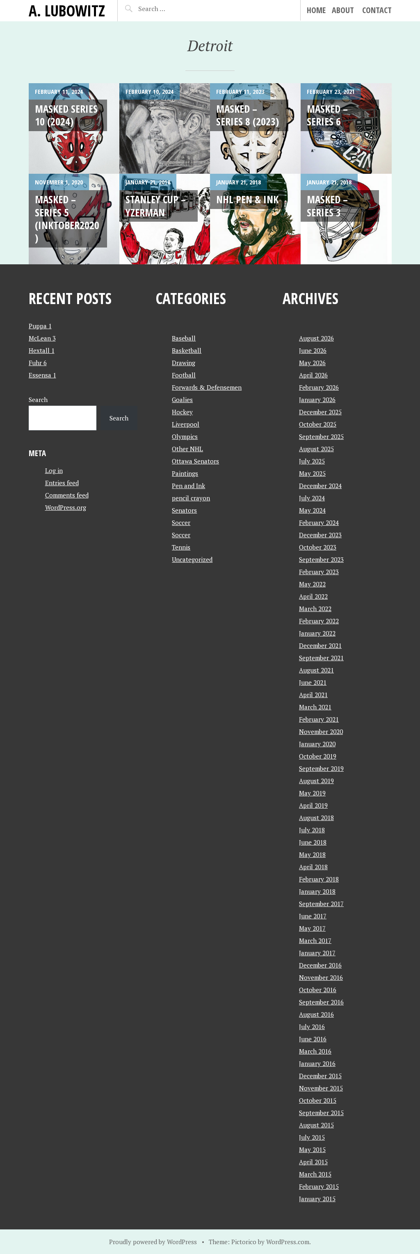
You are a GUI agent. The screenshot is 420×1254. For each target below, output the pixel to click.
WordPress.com (287, 1242)
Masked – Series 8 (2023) (247, 115)
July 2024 (312, 498)
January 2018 (317, 891)
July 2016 (312, 1026)
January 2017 (317, 953)
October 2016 (317, 990)
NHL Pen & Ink (247, 199)
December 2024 (320, 486)
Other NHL (187, 449)
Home (316, 10)
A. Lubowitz (67, 10)
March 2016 (315, 1051)
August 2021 (316, 670)
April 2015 (313, 1162)
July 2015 (312, 1137)
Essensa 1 (42, 375)
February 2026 (319, 387)
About (343, 10)
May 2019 (312, 793)
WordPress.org (65, 507)
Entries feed (62, 483)
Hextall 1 (42, 350)
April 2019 (313, 805)
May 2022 (312, 584)
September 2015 (321, 1113)
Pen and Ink (188, 486)
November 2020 (321, 731)
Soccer (181, 522)
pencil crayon (191, 498)
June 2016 (312, 1039)
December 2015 (320, 1076)
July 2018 (312, 830)
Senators (184, 510)
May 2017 (312, 928)
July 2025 (312, 461)
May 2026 (312, 363)
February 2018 (319, 879)
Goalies (182, 399)
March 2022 (315, 608)
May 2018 (312, 854)
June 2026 (312, 350)
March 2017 (315, 940)
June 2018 (312, 842)
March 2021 (315, 707)
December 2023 (320, 535)
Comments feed (67, 495)
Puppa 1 (40, 326)
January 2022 (317, 633)
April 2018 (313, 867)
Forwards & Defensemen (207, 387)
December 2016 (320, 965)
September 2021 (321, 658)
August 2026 (316, 338)
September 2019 (321, 768)
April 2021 (313, 695)
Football (184, 375)
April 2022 (313, 596)
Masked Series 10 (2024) (66, 115)
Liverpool (185, 424)
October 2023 (317, 547)
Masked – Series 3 (327, 205)
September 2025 (321, 436)
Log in (54, 470)
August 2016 (316, 1014)
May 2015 (312, 1149)
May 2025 (312, 473)
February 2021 (319, 719)
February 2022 (319, 621)
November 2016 (321, 977)
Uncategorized (192, 559)
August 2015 (316, 1125)
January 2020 (317, 744)
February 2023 (319, 572)
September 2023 (321, 559)
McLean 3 (42, 338)
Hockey (182, 412)
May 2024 (312, 510)
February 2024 (319, 522)
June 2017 (312, 916)
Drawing (183, 363)
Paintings (185, 473)
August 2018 (316, 817)
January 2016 (317, 1063)
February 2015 (319, 1186)
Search (38, 399)
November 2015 (321, 1088)
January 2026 (317, 399)
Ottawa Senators (195, 461)
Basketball (186, 350)
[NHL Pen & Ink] (255, 219)
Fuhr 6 (38, 363)
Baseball (184, 338)
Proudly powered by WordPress (153, 1242)
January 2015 (317, 1199)
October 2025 (317, 424)
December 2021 (320, 645)
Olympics (185, 436)
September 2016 (321, 1002)
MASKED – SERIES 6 (327, 115)
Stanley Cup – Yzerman (156, 205)
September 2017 (321, 904)
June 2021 (312, 682)
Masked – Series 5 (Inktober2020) (67, 218)
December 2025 (320, 412)
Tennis (181, 547)
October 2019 (317, 756)
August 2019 (316, 781)
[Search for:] (166, 8)
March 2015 (315, 1174)
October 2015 (317, 1100)
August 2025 (316, 449)
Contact (377, 10)
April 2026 (313, 375)
